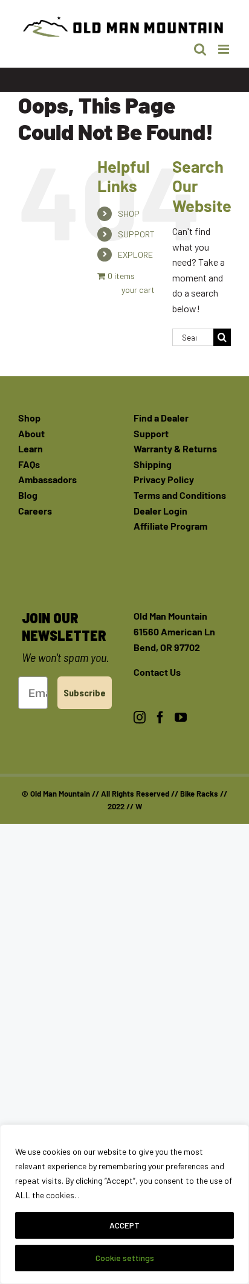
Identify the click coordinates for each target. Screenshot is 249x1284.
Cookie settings (124, 1258)
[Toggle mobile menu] (224, 49)
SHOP (129, 213)
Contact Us (157, 672)
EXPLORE (135, 254)
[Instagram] (140, 717)
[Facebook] (160, 717)
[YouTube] (181, 717)
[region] (124, 1204)
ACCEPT (124, 1225)
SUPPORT (136, 234)
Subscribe (84, 692)
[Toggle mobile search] (200, 49)
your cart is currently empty (137, 289)
